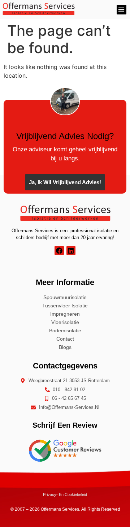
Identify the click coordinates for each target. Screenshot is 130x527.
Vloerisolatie (65, 322)
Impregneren (65, 314)
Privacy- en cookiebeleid (65, 494)
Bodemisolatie (65, 330)
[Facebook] (59, 250)
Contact (65, 339)
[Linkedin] (70, 250)
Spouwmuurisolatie (65, 297)
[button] (121, 9)
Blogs (65, 347)
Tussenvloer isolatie (65, 305)
